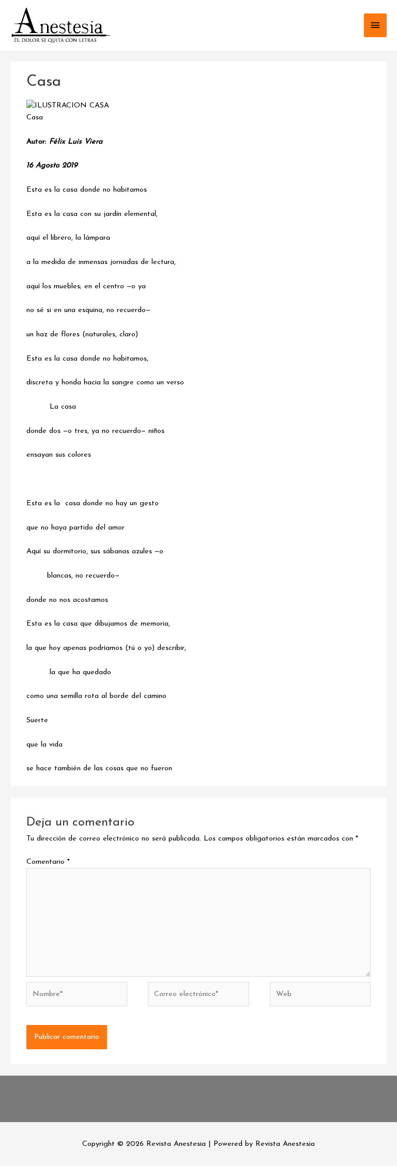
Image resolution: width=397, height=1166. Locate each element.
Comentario (48, 862)
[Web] (320, 996)
